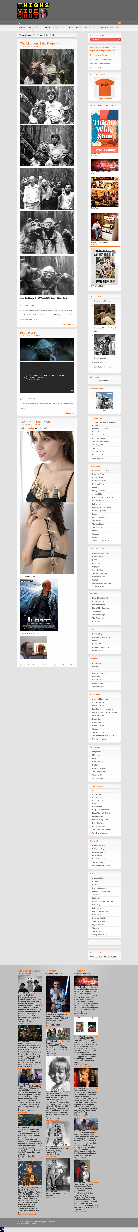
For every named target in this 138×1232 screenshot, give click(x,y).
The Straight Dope (99, 771)
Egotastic (95, 487)
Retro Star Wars (98, 823)
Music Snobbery (98, 605)
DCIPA (94, 560)
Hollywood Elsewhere (100, 810)
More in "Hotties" (52, 1197)
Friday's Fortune (98, 491)
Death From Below (99, 481)
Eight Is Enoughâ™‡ (101, 362)
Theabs (95, 448)
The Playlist (96, 521)
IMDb (94, 758)
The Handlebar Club (99, 573)
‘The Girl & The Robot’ (29, 633)
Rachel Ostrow (98, 683)
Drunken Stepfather (99, 888)
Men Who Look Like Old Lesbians (105, 712)
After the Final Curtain (100, 699)
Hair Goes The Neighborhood (29, 1068)
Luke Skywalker (43, 314)
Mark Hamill (51, 314)
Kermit (26, 314)
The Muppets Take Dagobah (40, 43)
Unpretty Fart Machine (99, 242)
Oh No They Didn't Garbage (102, 901)
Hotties (56, 28)
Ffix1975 (95, 640)
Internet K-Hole (98, 706)
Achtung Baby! (98, 878)
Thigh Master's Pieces (105, 28)
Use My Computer (99, 739)
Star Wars (31, 305)
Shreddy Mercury (98, 686)
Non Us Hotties (98, 431)
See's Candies (97, 570)
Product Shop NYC (99, 517)
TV (118, 28)
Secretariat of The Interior (103, 367)
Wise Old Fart (30, 333)
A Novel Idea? (96, 154)
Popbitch (95, 765)
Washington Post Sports (101, 865)
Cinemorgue (97, 794)
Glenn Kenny (97, 806)
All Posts (22, 28)
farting (36, 403)
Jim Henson (64, 310)
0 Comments (36, 46)
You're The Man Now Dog (101, 541)
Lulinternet (96, 504)
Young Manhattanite (99, 935)
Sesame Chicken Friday (101, 441)
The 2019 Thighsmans (82, 1067)
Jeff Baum (96, 895)
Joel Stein (96, 670)
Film (35, 28)
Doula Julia (96, 663)
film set (37, 310)
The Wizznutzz (97, 931)
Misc (63, 28)
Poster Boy (96, 719)
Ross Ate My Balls (99, 438)
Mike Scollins (97, 676)
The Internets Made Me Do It (104, 301)
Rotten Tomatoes (98, 826)
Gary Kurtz (48, 310)
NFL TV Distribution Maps (102, 859)
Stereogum (96, 611)
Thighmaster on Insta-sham (100, 59)
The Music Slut (98, 618)
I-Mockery (96, 755)
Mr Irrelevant (97, 855)
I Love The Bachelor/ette (101, 813)
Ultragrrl (95, 621)
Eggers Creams (24, 975)
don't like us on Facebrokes (100, 63)
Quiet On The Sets (99, 435)
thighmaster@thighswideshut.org (102, 51)
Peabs (94, 514)
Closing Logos (97, 797)
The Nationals (97, 862)
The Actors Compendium (101, 830)
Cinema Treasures (99, 791)
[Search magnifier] (120, 39)
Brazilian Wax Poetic (54, 1027)
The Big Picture (98, 732)
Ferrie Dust (22, 1113)
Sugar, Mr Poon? (98, 925)
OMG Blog (96, 905)
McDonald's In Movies (100, 428)
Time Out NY (97, 775)
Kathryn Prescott (98, 673)
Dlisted (95, 885)
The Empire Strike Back (28, 319)
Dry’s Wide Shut (97, 286)
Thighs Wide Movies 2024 (100, 171)
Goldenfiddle (97, 494)
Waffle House (97, 580)
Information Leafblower (101, 891)
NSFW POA (96, 644)
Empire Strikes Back (28, 310)
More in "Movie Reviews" (27, 1215)
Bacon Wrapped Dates (100, 471)
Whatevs (95, 534)
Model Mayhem (98, 716)
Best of (79, 971)
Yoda (37, 319)
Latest (93, 105)
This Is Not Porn (98, 527)
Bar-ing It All (51, 1157)
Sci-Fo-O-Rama (98, 726)
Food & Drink (45, 28)
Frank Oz (42, 310)
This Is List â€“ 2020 (81, 1159)
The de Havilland (52, 1055)
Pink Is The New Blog (100, 911)
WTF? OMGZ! (97, 650)
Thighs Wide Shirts (104, 99)
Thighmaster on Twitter (99, 55)
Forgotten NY (97, 752)
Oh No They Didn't (99, 511)
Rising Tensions (98, 722)
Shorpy (95, 729)
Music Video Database (100, 608)
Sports (78, 28)
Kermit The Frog (33, 314)
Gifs (29, 399)
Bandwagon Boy (98, 845)
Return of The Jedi (57, 403)
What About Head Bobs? (101, 458)
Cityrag (95, 881)
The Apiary (96, 928)
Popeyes (95, 567)
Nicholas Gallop (29, 1224)
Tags (107, 105)
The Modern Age (98, 615)
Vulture (95, 531)
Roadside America (99, 768)
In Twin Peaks (97, 816)
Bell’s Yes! (94, 208)
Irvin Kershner (56, 310)
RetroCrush (96, 915)
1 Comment (93, 987)
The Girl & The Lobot (35, 422)
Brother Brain (97, 477)
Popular (113, 105)
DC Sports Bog (98, 849)
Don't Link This (98, 484)
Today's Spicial (98, 451)
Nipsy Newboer (98, 680)
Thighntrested (95, 68)
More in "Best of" (80, 1211)
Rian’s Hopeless (24, 1024)
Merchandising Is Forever (101, 507)
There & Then (89, 28)
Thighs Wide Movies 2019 (83, 1117)
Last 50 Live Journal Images (102, 709)
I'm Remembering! (99, 501)
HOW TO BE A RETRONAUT (103, 497)
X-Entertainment (98, 778)
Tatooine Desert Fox (53, 975)
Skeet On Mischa (98, 921)
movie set (64, 314)
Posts (114, 23)
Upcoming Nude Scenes (101, 647)
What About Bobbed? (100, 455)
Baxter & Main (97, 557)
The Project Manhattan (100, 445)
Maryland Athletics (99, 852)
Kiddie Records (98, 601)
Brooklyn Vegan (98, 474)
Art (30, 28)
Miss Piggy (58, 314)
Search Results (27, 23)
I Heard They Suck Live (101, 598)
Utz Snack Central (99, 577)
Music (71, 28)
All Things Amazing (99, 702)
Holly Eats (96, 563)
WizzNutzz (96, 537)
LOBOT (23, 577)
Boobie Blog (97, 634)
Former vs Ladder (53, 1120)
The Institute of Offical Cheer (103, 736)
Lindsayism (96, 898)
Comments (100, 105)
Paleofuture (96, 908)
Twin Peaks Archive (99, 833)
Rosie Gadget (28, 428)
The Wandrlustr (98, 524)
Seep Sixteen (79, 1016)
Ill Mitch (95, 666)
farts (40, 403)
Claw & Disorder (100, 358)
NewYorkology (97, 762)
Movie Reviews (29, 971)
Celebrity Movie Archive (101, 637)
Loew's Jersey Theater (100, 820)
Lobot (58, 665)
